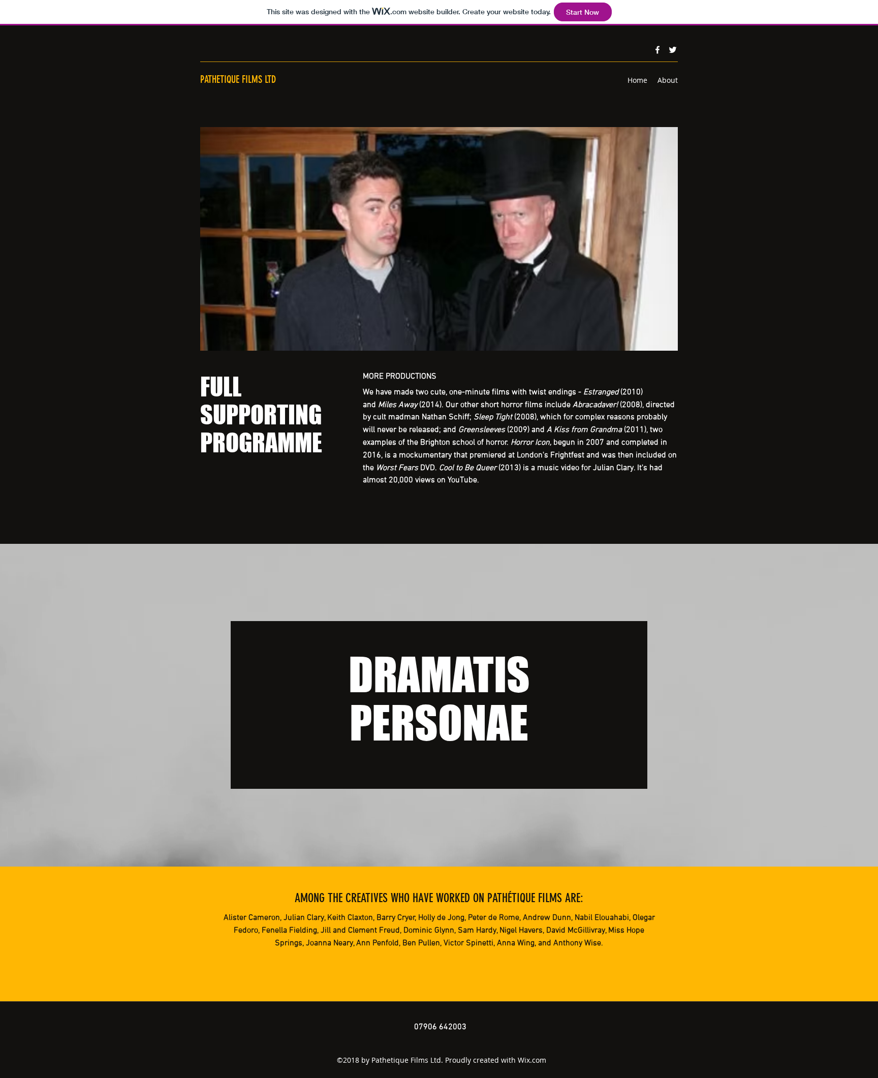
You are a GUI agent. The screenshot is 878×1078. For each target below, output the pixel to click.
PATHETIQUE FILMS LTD (238, 79)
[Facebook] (657, 50)
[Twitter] (673, 50)
